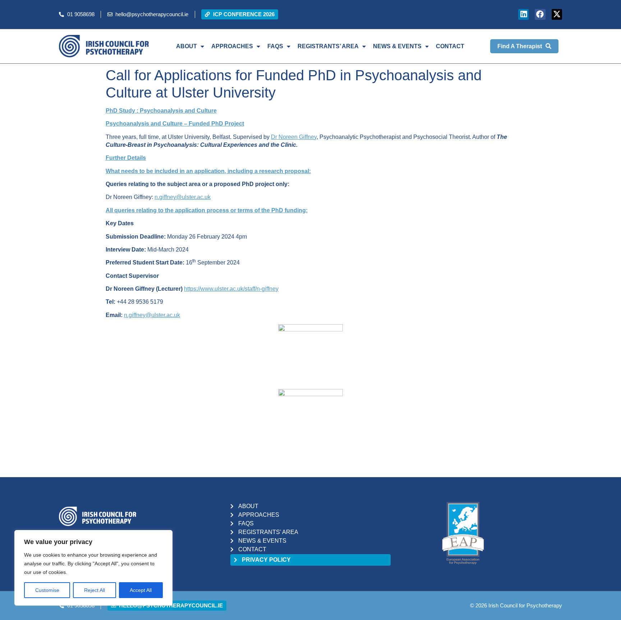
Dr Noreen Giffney (294, 137)
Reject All (94, 590)
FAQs (275, 46)
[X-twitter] (557, 14)
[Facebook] (540, 14)
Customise (47, 590)
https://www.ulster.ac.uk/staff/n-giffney (231, 289)
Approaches (232, 46)
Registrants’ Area (328, 46)
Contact (450, 46)
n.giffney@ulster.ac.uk (183, 197)
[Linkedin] (523, 14)
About (186, 46)
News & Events (397, 46)
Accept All (141, 590)
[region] (93, 568)
